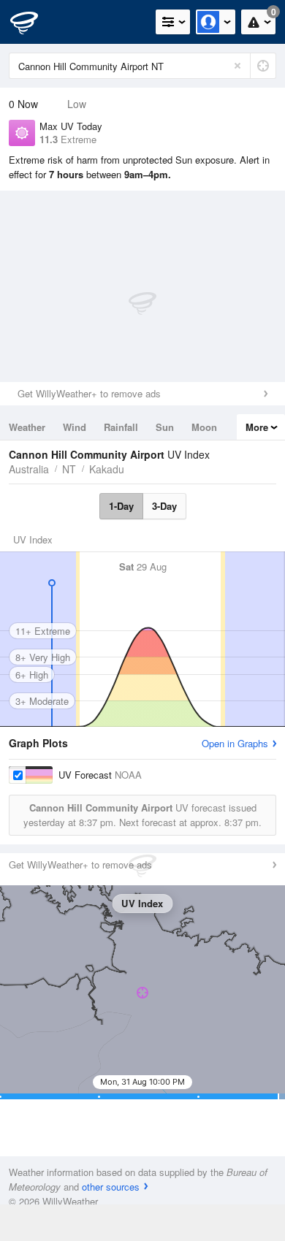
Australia (29, 469)
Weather (27, 427)
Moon (204, 427)
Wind (74, 427)
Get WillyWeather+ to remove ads (89, 393)
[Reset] (237, 66)
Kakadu (106, 469)
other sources (111, 1187)
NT (69, 469)
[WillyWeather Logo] (33, 22)
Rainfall (121, 427)
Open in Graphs (235, 743)
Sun (165, 427)
